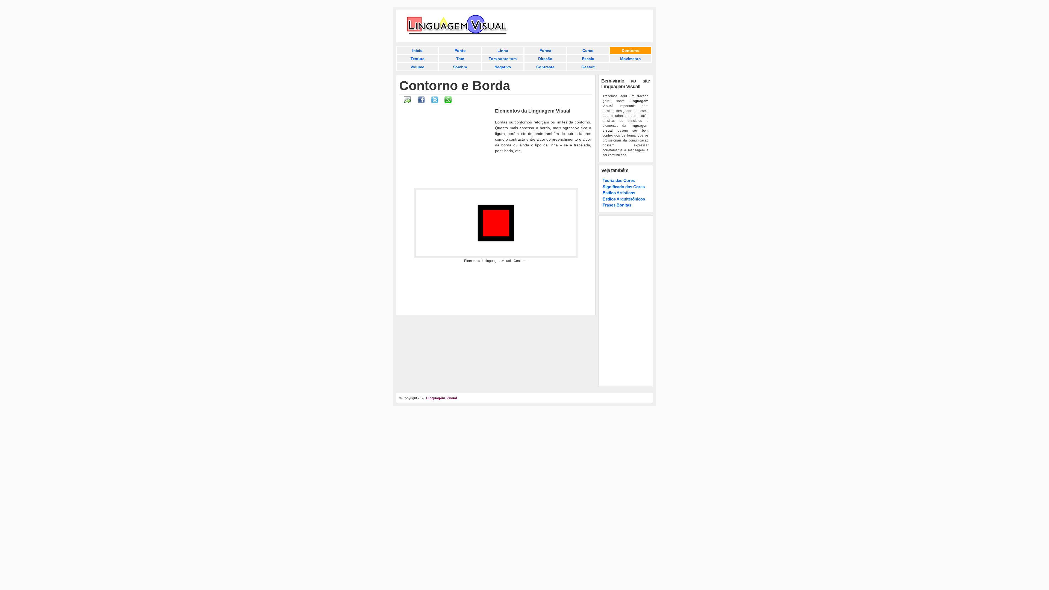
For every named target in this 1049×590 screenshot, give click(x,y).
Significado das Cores (624, 186)
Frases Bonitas (617, 205)
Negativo (502, 67)
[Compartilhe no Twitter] (434, 102)
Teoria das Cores (619, 180)
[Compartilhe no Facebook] (421, 102)
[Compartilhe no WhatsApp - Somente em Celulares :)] (448, 102)
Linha (502, 50)
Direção (545, 59)
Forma (545, 50)
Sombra (460, 67)
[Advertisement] (446, 148)
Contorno (631, 50)
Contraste (545, 67)
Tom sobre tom (503, 59)
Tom (460, 59)
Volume (417, 67)
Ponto (460, 50)
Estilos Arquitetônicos (624, 199)
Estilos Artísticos (619, 192)
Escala (588, 59)
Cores (587, 50)
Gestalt (588, 67)
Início (417, 50)
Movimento (630, 59)
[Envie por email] (407, 102)
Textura (418, 59)
